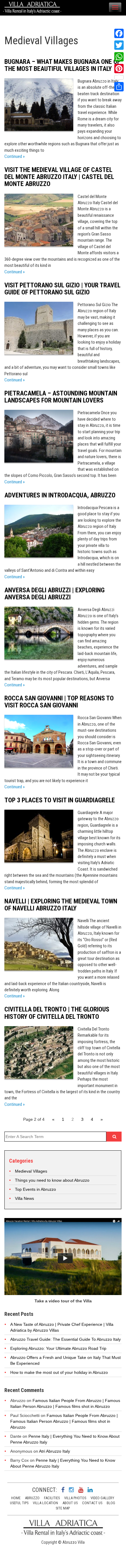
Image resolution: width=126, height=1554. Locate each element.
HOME (16, 1498)
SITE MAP (63, 1508)
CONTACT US (92, 1503)
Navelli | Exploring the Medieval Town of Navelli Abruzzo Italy (60, 905)
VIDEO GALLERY (102, 1498)
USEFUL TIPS (19, 1503)
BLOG (111, 1503)
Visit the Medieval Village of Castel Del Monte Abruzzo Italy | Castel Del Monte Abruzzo (59, 176)
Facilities (52, 1498)
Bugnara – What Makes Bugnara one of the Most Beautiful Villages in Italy (62, 65)
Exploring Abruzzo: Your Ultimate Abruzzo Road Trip (58, 1348)
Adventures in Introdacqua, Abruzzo (59, 495)
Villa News (24, 1198)
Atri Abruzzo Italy (54, 1451)
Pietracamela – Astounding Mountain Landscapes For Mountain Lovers (60, 397)
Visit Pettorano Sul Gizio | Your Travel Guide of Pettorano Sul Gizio (62, 289)
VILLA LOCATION (45, 1503)
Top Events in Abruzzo (35, 1189)
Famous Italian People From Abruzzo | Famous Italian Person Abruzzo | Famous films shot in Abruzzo (64, 1421)
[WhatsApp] (119, 57)
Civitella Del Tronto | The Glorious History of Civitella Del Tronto (56, 1013)
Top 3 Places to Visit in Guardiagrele (59, 800)
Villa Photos (75, 1498)
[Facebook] (119, 33)
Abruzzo (32, 1498)
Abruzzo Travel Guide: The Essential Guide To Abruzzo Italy (65, 1339)
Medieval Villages (31, 1171)
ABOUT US (70, 1503)
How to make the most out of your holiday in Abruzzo (59, 1372)
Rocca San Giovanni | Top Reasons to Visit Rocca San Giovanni (59, 702)
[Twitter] (119, 45)
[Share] (119, 87)
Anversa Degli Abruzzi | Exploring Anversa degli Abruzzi (54, 593)
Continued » (14, 156)
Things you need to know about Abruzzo (52, 1180)
